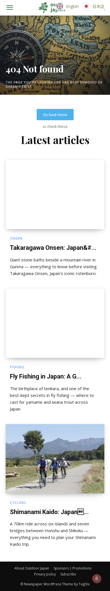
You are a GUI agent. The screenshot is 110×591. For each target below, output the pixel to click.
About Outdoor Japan (31, 568)
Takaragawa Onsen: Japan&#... (53, 247)
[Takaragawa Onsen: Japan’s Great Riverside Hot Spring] (55, 194)
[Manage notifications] (96, 578)
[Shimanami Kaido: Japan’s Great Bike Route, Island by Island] (55, 458)
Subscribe (68, 574)
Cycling (18, 502)
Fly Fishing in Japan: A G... (46, 376)
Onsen (16, 238)
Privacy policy (45, 574)
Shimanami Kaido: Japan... (49, 511)
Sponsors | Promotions (72, 568)
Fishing (17, 367)
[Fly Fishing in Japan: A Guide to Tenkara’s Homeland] (55, 323)
